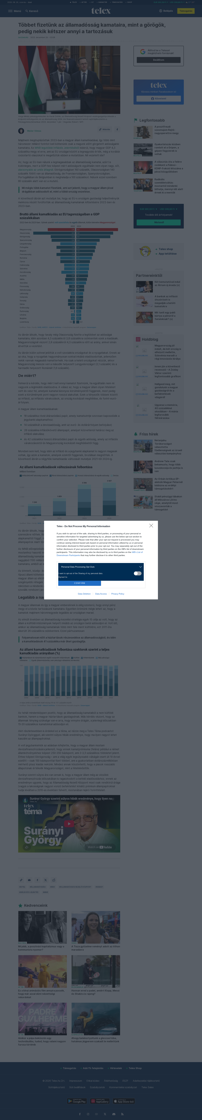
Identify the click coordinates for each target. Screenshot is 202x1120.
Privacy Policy (117, 594)
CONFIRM (79, 583)
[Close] (152, 526)
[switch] (138, 573)
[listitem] (100, 566)
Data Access (101, 594)
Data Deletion (84, 594)
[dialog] (101, 560)
